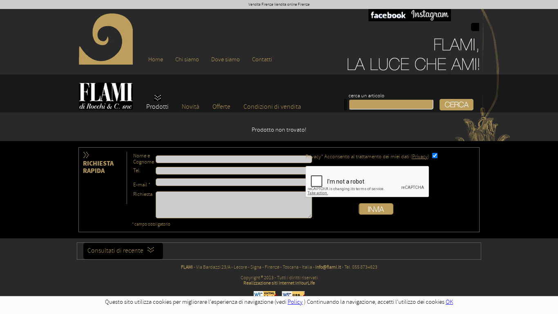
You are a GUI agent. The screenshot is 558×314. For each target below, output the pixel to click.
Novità (190, 106)
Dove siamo (225, 59)
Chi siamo (187, 59)
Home (155, 59)
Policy (295, 301)
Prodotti (157, 106)
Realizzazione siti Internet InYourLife (279, 283)
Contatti (262, 59)
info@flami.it (328, 267)
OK (449, 301)
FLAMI (187, 267)
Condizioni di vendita (272, 106)
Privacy (420, 157)
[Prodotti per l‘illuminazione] (106, 62)
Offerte (221, 106)
